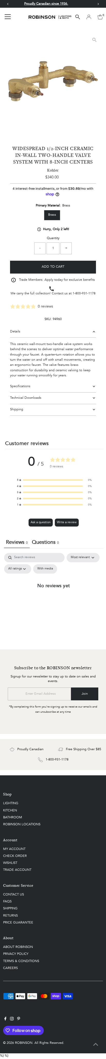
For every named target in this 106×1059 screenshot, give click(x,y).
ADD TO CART (53, 266)
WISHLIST (10, 863)
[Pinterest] (18, 1019)
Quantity (53, 238)
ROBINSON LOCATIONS (21, 824)
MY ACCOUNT (14, 849)
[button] (54, 480)
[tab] (45, 543)
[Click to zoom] (94, 40)
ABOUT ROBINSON (18, 947)
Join (85, 693)
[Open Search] (77, 17)
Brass (52, 214)
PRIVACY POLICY (15, 954)
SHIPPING (10, 908)
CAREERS (10, 968)
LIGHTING (10, 803)
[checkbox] (45, 569)
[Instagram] (12, 1019)
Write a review (67, 522)
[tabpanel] (53, 597)
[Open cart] (100, 17)
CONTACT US (13, 894)
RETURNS (10, 915)
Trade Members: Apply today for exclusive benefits (57, 280)
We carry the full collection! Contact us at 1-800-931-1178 (53, 293)
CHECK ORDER (15, 856)
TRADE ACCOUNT (17, 870)
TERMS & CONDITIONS (21, 961)
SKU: (48, 319)
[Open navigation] (7, 17)
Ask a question (41, 522)
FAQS (7, 901)
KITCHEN (10, 810)
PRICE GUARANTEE (18, 922)
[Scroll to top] (96, 1045)
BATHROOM (12, 817)
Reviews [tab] (17, 542)
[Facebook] (5, 1019)
